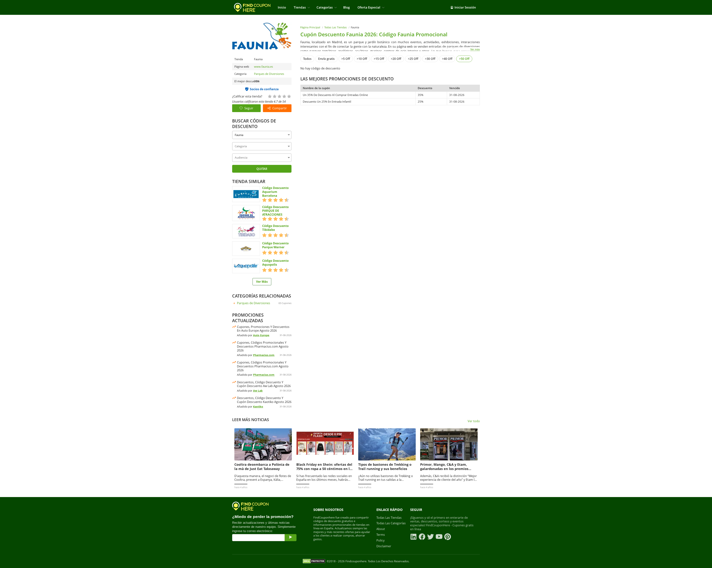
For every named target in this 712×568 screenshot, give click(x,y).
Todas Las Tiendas (335, 27)
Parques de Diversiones (269, 74)
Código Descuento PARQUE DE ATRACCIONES (275, 211)
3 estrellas (279, 96)
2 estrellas (274, 96)
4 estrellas (284, 96)
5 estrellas (289, 96)
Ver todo (474, 421)
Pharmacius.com (263, 355)
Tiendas (300, 7)
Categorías (325, 7)
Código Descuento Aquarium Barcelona (275, 191)
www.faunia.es (263, 66)
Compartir (279, 108)
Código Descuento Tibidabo (275, 228)
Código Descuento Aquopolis (275, 263)
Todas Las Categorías (391, 523)
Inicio (282, 7)
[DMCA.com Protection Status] (314, 561)
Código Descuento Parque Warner (275, 245)
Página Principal (310, 27)
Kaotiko (258, 406)
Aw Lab (258, 390)
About (380, 529)
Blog (346, 7)
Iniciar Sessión (465, 7)
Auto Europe (261, 335)
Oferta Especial (368, 7)
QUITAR (261, 169)
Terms (380, 535)
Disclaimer (383, 546)
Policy (380, 540)
